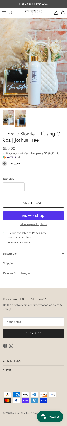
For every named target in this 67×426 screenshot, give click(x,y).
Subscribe (33, 333)
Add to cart (33, 203)
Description (10, 254)
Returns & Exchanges (16, 273)
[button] (33, 155)
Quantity (8, 179)
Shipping (9, 263)
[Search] (12, 13)
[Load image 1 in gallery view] (33, 63)
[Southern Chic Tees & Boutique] (33, 13)
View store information (19, 242)
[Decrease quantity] (6, 187)
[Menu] (4, 13)
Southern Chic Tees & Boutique (26, 413)
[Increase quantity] (21, 187)
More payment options (33, 224)
